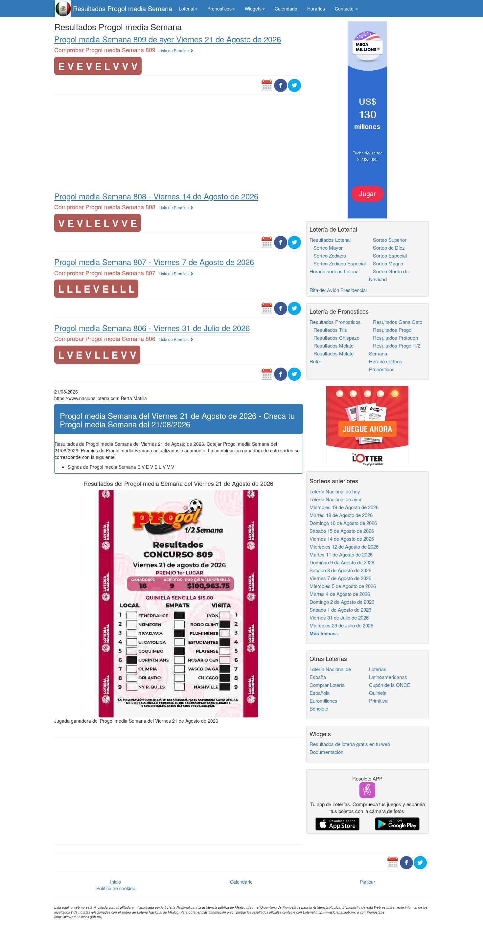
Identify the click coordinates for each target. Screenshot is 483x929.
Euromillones (323, 700)
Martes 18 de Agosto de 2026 (341, 514)
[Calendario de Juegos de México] (267, 84)
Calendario (286, 8)
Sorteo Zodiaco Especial (338, 263)
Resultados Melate (332, 345)
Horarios (316, 8)
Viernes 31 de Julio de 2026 (339, 617)
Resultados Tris (328, 329)
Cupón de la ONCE (389, 684)
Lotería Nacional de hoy (335, 491)
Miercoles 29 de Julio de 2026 (341, 625)
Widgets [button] (253, 8)
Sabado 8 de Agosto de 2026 (340, 570)
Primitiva (378, 700)
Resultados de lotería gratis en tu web (350, 743)
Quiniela (377, 692)
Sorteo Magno (386, 263)
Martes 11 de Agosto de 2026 (341, 554)
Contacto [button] (345, 8)
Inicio (115, 881)
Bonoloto (319, 708)
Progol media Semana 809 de (167, 39)
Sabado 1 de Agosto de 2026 (340, 609)
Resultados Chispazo (334, 337)
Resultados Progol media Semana (122, 8)
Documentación (326, 751)
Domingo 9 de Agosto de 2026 (342, 562)
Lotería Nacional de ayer (336, 499)
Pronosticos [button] (219, 8)
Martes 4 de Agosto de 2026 (340, 593)
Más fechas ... (325, 633)
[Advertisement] (178, 143)
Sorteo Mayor (326, 247)
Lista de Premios (174, 50)
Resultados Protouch (393, 337)
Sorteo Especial (388, 255)
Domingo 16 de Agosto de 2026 (343, 522)
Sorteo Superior (387, 239)
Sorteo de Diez (387, 247)
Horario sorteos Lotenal (334, 271)
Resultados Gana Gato (395, 321)
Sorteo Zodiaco (328, 255)
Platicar (367, 881)
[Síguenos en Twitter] (294, 84)
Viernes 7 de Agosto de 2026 (340, 578)
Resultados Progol (390, 329)
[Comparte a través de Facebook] (281, 84)
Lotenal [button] (186, 8)
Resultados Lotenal (330, 239)
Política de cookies (115, 888)
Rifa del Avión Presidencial (338, 289)
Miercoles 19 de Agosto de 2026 (344, 507)
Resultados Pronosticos (335, 321)
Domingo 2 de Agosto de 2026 (342, 601)
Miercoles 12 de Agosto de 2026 (344, 546)
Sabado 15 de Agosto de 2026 (342, 530)
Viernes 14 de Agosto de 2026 (342, 538)
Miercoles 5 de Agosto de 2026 (343, 585)
